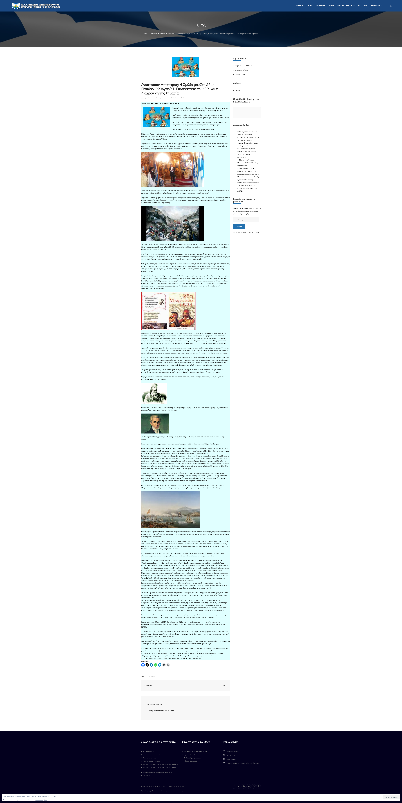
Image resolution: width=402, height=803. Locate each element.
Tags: (143, 676)
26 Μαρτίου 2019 (162, 98)
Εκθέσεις (237, 90)
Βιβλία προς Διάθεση (241, 70)
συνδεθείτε (170, 711)
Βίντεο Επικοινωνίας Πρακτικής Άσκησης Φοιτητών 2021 (161, 764)
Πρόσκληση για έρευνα (150, 758)
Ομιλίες (162, 33)
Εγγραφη (239, 226)
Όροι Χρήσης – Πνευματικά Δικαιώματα (156, 791)
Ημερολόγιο (146, 776)
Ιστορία (148, 676)
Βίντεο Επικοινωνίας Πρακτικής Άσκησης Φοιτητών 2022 (158, 768)
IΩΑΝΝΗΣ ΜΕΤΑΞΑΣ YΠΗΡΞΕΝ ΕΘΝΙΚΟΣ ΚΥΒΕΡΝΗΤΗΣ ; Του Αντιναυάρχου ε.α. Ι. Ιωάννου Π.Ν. (248, 171)
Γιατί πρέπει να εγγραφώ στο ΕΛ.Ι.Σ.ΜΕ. (196, 752)
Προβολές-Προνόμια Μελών (192, 758)
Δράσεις (154, 33)
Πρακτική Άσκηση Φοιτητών (152, 761)
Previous (149, 685)
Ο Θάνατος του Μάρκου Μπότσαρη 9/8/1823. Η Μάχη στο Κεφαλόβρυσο (249, 163)
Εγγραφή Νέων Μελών (191, 755)
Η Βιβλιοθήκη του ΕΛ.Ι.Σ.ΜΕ (243, 66)
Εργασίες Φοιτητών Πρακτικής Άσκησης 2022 (157, 773)
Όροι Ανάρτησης (240, 74)
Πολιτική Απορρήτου (179, 791)
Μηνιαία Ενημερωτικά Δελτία (152, 755)
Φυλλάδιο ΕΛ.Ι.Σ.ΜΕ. (149, 752)
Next (224, 685)
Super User (147, 98)
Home (146, 33)
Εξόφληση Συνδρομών (191, 761)
